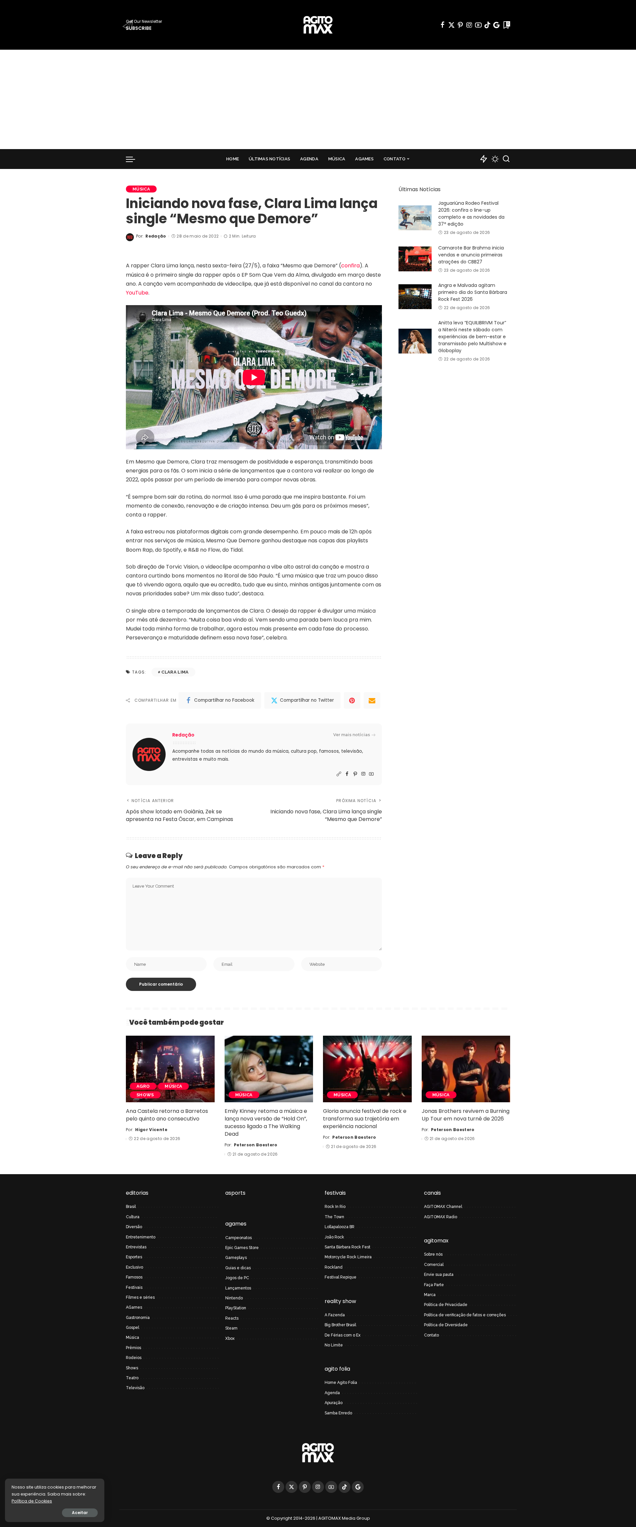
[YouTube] (478, 25)
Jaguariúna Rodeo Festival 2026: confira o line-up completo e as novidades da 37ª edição (471, 213)
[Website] (339, 774)
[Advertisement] (318, 99)
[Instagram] (469, 25)
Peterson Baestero (256, 1145)
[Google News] (496, 25)
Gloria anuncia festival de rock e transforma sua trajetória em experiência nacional (364, 1118)
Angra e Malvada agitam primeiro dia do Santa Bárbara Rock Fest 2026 (472, 292)
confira (350, 265)
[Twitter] (451, 25)
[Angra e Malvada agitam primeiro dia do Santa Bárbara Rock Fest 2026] (415, 296)
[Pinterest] (460, 25)
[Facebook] (442, 25)
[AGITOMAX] (318, 25)
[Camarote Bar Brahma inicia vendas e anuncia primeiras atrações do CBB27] (415, 258)
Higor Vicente (151, 1129)
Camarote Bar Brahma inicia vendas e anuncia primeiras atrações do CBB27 (471, 255)
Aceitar (80, 1512)
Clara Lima (174, 672)
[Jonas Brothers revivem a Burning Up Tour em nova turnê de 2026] (466, 1069)
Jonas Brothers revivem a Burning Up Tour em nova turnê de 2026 (465, 1114)
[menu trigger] (134, 159)
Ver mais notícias (351, 734)
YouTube (137, 293)
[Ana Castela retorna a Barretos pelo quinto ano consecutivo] (170, 1069)
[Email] (372, 700)
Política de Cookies (32, 1501)
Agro (143, 1086)
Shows (145, 1094)
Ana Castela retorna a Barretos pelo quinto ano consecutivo (167, 1114)
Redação (155, 236)
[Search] (506, 159)
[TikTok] (487, 25)
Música (141, 189)
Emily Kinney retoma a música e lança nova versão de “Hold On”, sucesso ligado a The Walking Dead (266, 1122)
